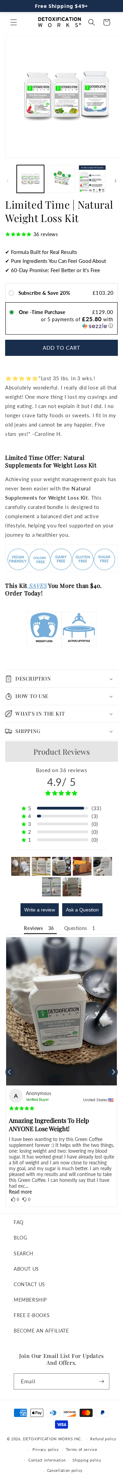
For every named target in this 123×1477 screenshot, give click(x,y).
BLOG (20, 1238)
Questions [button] (75, 928)
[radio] (12, 292)
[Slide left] (7, 180)
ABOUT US (26, 1269)
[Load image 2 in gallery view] (61, 179)
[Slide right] (115, 180)
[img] (22, 1108)
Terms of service (81, 1449)
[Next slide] (113, 1072)
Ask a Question (82, 909)
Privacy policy (45, 1449)
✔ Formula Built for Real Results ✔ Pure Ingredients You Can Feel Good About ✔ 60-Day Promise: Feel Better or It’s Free (55, 261)
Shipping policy (86, 1460)
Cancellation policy (65, 1470)
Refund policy (103, 1439)
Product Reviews (61, 751)
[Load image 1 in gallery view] (30, 179)
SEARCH (23, 1253)
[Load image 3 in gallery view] (92, 179)
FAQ (19, 1222)
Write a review (39, 909)
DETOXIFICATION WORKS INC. (52, 1439)
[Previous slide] (9, 1072)
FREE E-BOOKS (32, 1315)
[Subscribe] (101, 1381)
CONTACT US (29, 1284)
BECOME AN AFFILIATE (41, 1331)
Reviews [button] (33, 928)
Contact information (47, 1460)
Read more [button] (20, 1192)
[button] (13, 22)
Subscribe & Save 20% (44, 293)
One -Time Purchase (42, 312)
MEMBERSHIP (30, 1300)
